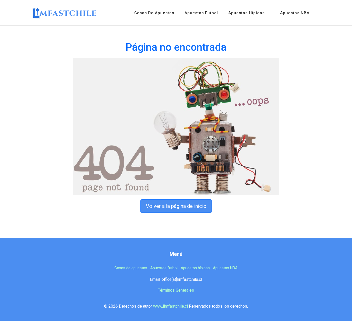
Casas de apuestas (154, 13)
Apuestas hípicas (246, 13)
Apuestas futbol (201, 13)
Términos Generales (176, 290)
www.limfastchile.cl (170, 306)
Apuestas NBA (294, 13)
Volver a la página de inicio (176, 206)
